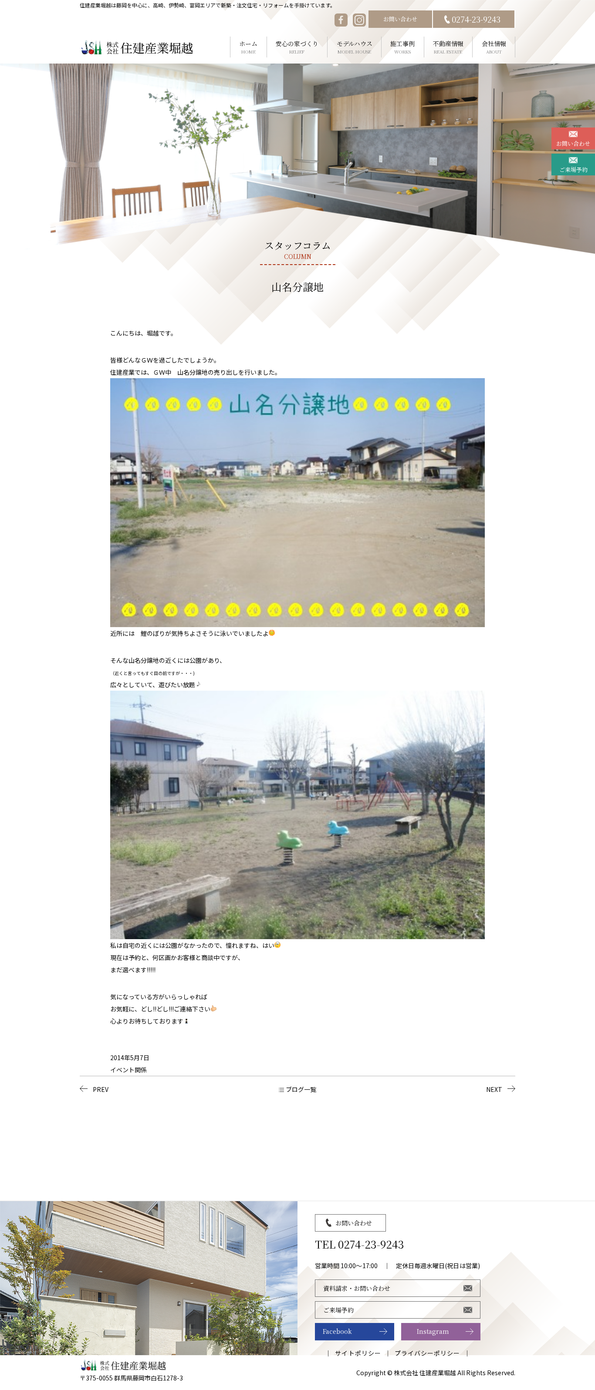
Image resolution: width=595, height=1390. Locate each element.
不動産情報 (448, 47)
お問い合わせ (400, 19)
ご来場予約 (573, 169)
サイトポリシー (358, 1353)
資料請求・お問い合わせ (356, 1288)
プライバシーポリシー (427, 1353)
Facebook (337, 1331)
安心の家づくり (297, 47)
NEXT (494, 1089)
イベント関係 (128, 1069)
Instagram (433, 1331)
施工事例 (402, 47)
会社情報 (494, 47)
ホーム (248, 47)
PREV (100, 1089)
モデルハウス (354, 47)
